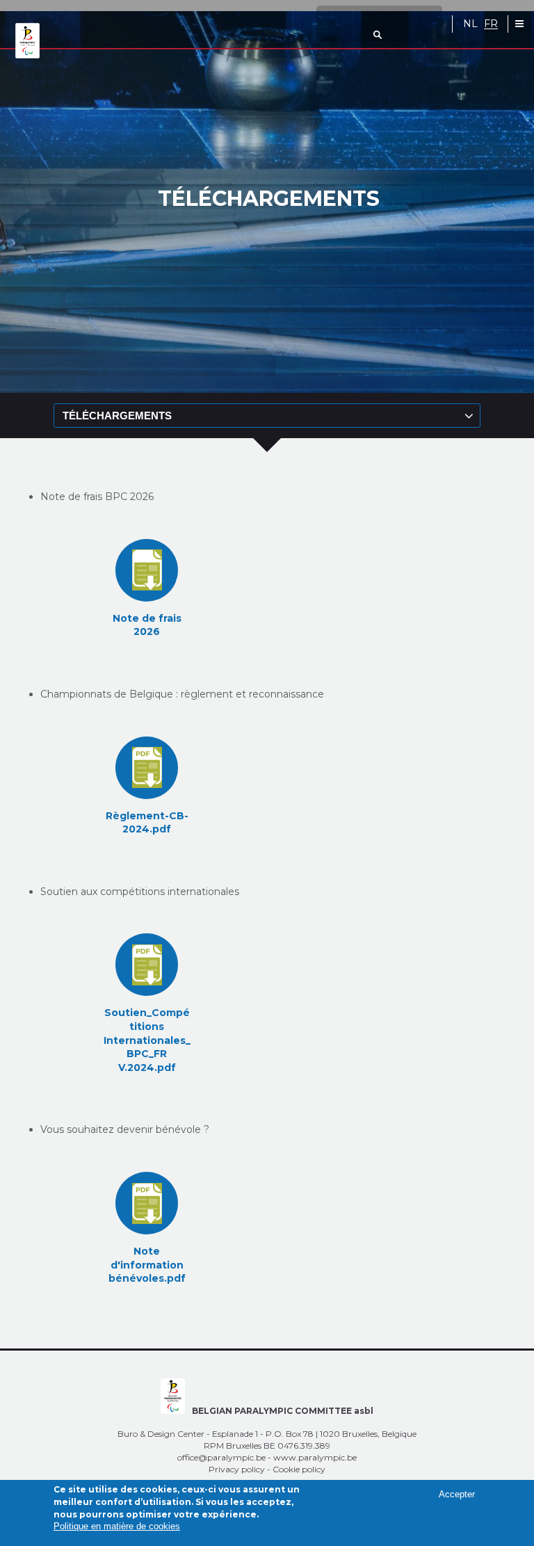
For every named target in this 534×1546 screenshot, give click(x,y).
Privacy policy (237, 1469)
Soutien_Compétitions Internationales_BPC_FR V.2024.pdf (147, 1039)
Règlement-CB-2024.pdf (147, 823)
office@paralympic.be (221, 1457)
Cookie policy (299, 1469)
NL (470, 24)
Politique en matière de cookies (117, 1526)
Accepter (457, 1494)
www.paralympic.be (315, 1457)
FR (491, 24)
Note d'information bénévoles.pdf (147, 1265)
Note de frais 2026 (147, 625)
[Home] (27, 41)
